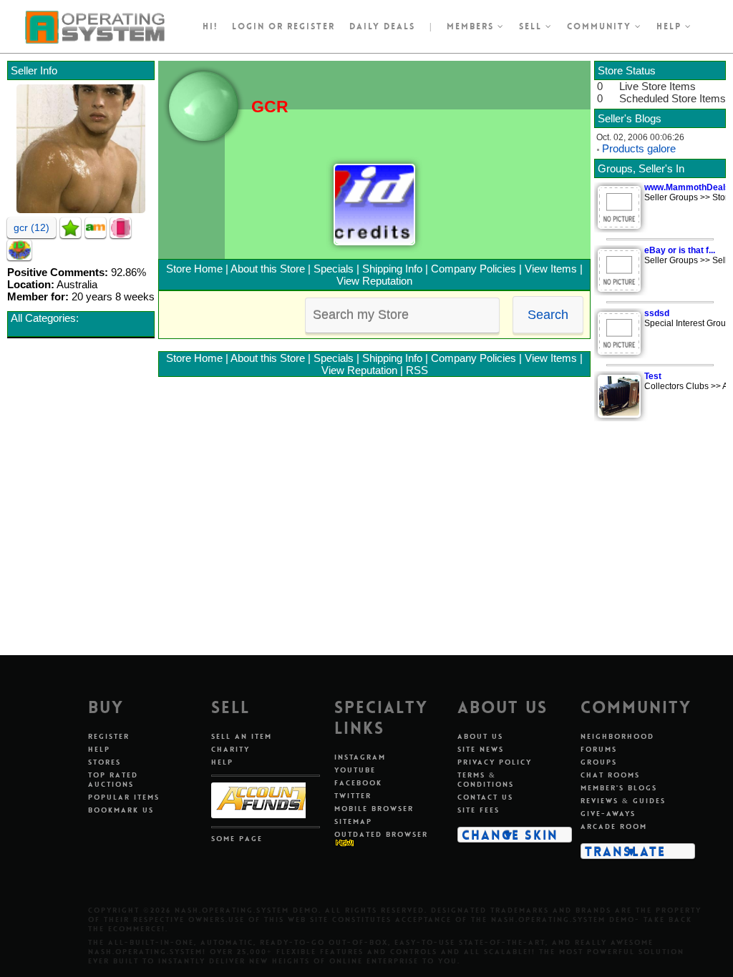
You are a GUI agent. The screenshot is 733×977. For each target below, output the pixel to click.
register (311, 26)
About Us (480, 736)
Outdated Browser (381, 834)
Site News (480, 749)
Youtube (355, 770)
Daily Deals (382, 26)
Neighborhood (617, 736)
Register (109, 736)
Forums (599, 749)
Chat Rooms (610, 775)
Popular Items (124, 797)
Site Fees (478, 810)
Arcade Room (614, 826)
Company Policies (473, 268)
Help (670, 26)
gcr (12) (31, 227)
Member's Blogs (619, 787)
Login (248, 26)
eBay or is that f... (679, 250)
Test (652, 376)
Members (472, 26)
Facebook (358, 782)
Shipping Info (392, 268)
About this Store (267, 268)
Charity (230, 749)
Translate (625, 851)
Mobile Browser (374, 808)
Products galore (639, 148)
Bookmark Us (121, 810)
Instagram (360, 757)
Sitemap (353, 821)
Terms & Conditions (485, 779)
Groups (599, 762)
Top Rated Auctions (113, 779)
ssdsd (656, 313)
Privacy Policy (494, 762)
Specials (334, 268)
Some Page (237, 838)
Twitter (353, 795)
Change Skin (510, 835)
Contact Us (485, 797)
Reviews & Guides (623, 800)
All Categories (43, 318)
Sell (532, 26)
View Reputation (374, 281)
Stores (104, 762)
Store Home (194, 268)
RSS (417, 370)
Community (601, 26)
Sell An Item (241, 736)
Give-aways (608, 813)
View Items (551, 268)
